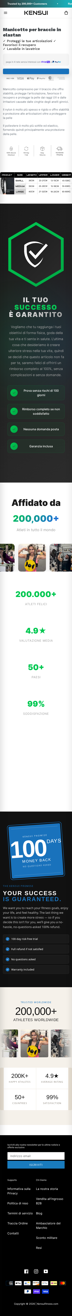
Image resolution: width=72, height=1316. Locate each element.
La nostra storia (47, 1189)
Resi (39, 1248)
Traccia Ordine (17, 1223)
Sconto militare (46, 1238)
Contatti (13, 1233)
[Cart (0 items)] (66, 13)
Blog (39, 1213)
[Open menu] (5, 13)
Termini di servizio (20, 1213)
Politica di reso (17, 1203)
